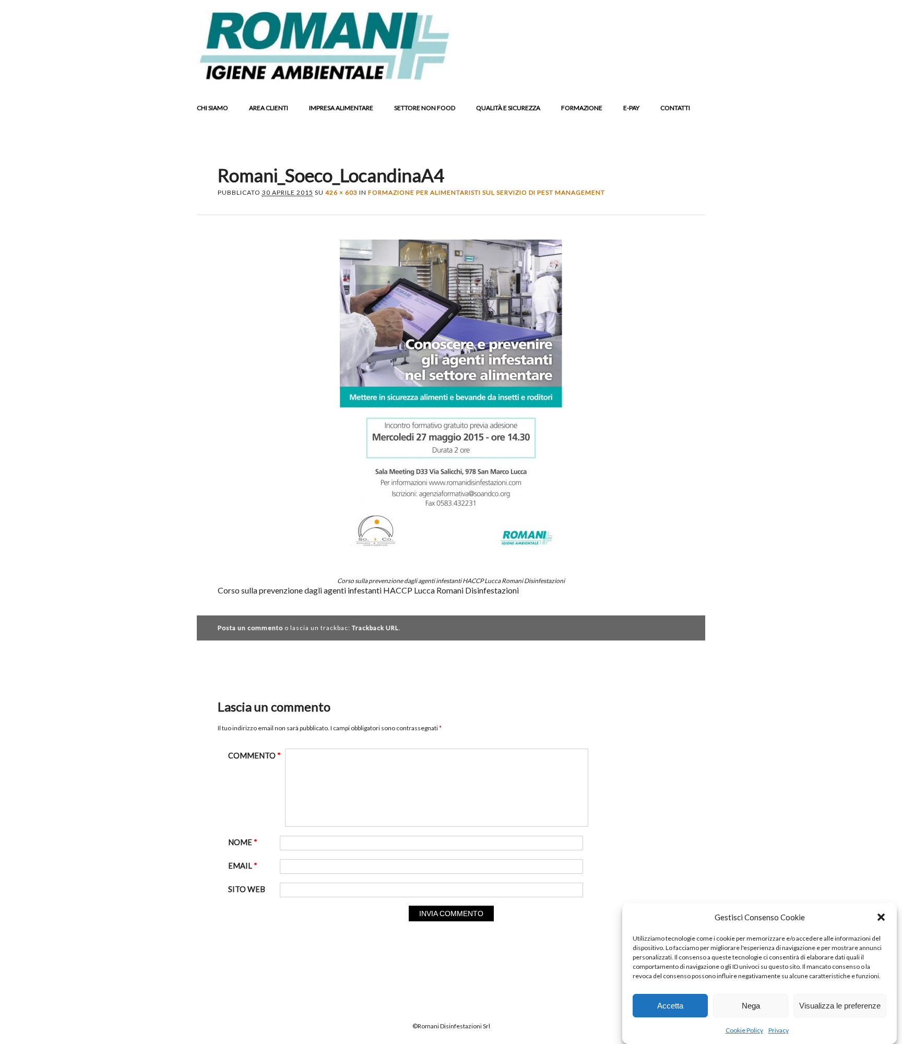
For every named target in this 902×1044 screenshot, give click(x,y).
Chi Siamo (212, 108)
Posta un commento (250, 628)
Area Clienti (268, 108)
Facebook (615, 72)
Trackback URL (375, 628)
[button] (881, 917)
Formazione (581, 108)
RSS (674, 72)
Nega (751, 1005)
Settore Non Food (424, 108)
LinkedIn (654, 72)
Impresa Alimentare (341, 108)
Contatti (675, 108)
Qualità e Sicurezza (508, 108)
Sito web (246, 889)
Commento (254, 755)
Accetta (670, 1005)
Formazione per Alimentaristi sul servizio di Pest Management (486, 192)
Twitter (635, 72)
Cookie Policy (744, 1030)
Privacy (778, 1030)
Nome (242, 842)
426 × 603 (341, 192)
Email (694, 72)
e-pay (631, 108)
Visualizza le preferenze (840, 1005)
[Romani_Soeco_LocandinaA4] (451, 563)
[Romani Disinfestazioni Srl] (324, 77)
